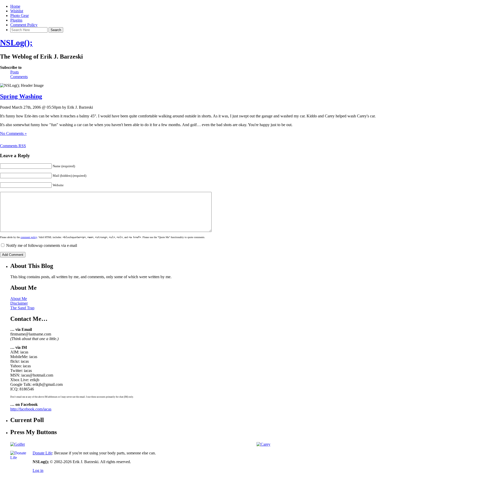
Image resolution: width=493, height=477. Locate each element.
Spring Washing (21, 96)
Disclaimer (19, 303)
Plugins (16, 20)
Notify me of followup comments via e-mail (41, 245)
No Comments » (13, 133)
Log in (38, 470)
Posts (14, 72)
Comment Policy (23, 25)
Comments (19, 76)
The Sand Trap (22, 308)
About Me (18, 298)
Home (15, 6)
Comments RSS (13, 146)
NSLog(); (16, 42)
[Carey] (263, 444)
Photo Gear (19, 15)
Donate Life (42, 453)
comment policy (29, 237)
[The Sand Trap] (17, 444)
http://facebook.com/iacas (30, 409)
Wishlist (16, 11)
